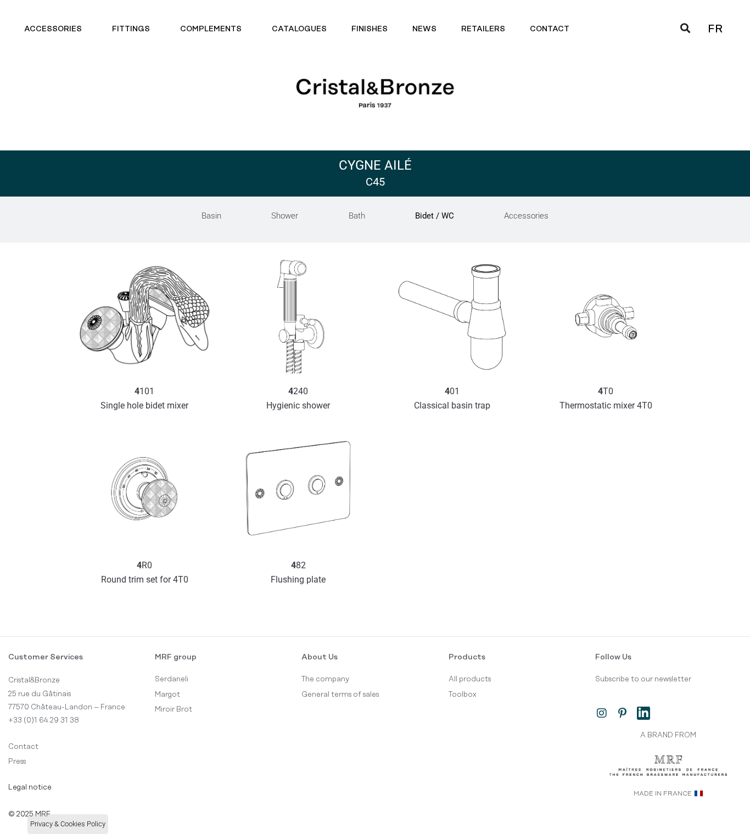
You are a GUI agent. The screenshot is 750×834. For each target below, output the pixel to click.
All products (470, 679)
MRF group (176, 657)
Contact (549, 29)
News (424, 29)
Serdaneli (171, 679)
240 (298, 398)
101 (144, 398)
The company (325, 679)
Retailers (483, 29)
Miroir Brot (173, 709)
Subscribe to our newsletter (643, 679)
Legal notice (30, 787)
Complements (211, 29)
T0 (605, 398)
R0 (144, 572)
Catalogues (299, 29)
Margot (167, 694)
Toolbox (463, 694)
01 (452, 398)
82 (298, 572)
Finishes (369, 29)
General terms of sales (340, 694)
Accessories (53, 29)
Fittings (131, 29)
